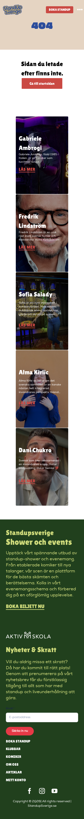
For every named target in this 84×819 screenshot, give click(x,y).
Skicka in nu (20, 731)
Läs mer (27, 169)
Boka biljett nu (25, 606)
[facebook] (29, 791)
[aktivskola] (28, 634)
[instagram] (42, 791)
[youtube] (54, 791)
